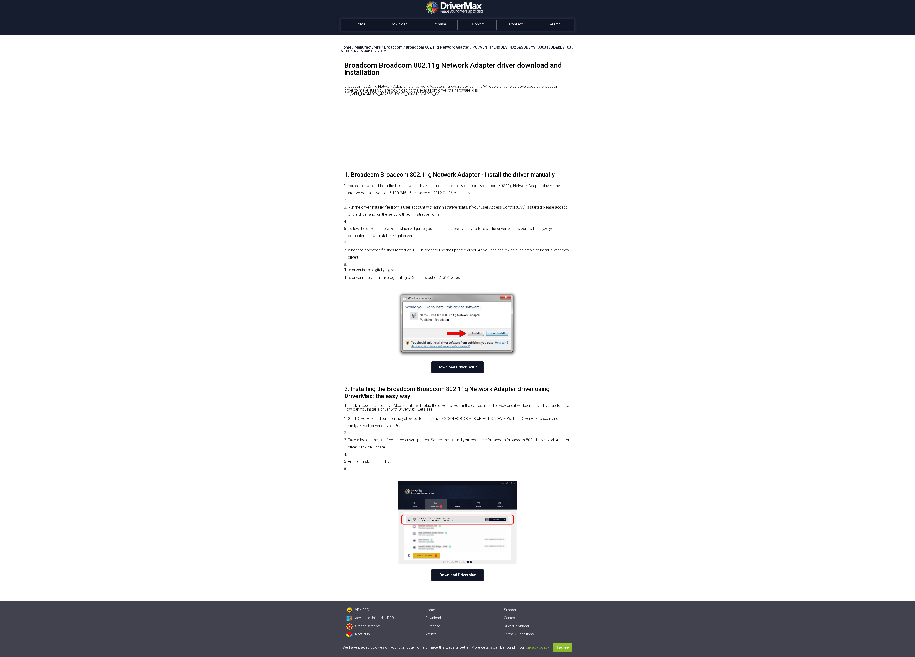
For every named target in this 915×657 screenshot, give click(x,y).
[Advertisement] (457, 135)
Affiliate (430, 634)
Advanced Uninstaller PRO (374, 618)
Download (399, 24)
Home (360, 24)
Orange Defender (367, 626)
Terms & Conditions (519, 634)
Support (477, 24)
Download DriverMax (457, 575)
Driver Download (516, 626)
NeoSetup (362, 634)
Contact (516, 24)
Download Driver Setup (457, 367)
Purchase (438, 24)
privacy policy (537, 647)
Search (555, 24)
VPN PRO (362, 609)
